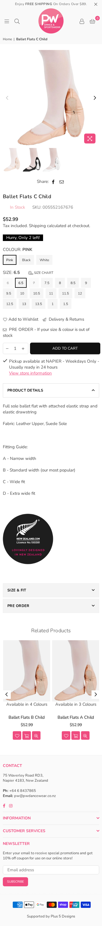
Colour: (17, 249)
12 (80, 293)
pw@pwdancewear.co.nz (35, 795)
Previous (7, 98)
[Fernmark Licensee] (28, 570)
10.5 (36, 293)
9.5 (8, 293)
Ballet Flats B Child (26, 717)
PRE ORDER (18, 605)
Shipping (37, 226)
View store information (30, 373)
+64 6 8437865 (22, 790)
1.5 (65, 304)
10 (22, 293)
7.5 (46, 283)
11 (51, 293)
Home (7, 39)
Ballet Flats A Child (76, 717)
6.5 (20, 283)
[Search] (17, 21)
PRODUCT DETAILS (25, 390)
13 (24, 304)
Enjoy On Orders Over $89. (51, 4)
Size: (28, 272)
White (44, 260)
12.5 (9, 304)
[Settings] (82, 21)
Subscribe (15, 882)
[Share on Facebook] (53, 182)
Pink (9, 260)
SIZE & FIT (16, 590)
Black (26, 260)
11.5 (65, 293)
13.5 (38, 304)
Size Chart (43, 272)
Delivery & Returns (66, 319)
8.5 (73, 283)
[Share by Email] (62, 182)
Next (95, 98)
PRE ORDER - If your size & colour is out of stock (46, 332)
